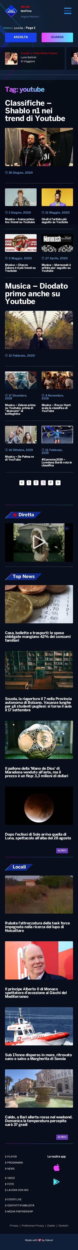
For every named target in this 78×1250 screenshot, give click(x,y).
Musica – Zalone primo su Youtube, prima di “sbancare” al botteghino (20, 409)
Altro (61, 851)
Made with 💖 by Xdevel (39, 1240)
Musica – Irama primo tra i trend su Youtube (20, 221)
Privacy (14, 1226)
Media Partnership (20, 1211)
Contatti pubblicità (20, 1205)
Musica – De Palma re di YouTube (19, 458)
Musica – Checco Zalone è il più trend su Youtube (20, 268)
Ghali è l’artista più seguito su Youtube (55, 221)
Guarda (57, 37)
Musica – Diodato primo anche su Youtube (36, 294)
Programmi (15, 1163)
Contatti (63, 1226)
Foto (10, 1184)
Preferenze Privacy (33, 1226)
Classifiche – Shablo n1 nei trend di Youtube (35, 111)
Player (12, 1157)
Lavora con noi (17, 1190)
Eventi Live (14, 1199)
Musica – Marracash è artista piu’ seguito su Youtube (56, 268)
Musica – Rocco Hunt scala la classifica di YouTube (56, 408)
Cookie (51, 1226)
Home (8, 28)
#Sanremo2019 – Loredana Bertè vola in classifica (57, 462)
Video (11, 1178)
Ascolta (21, 37)
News (11, 1169)
